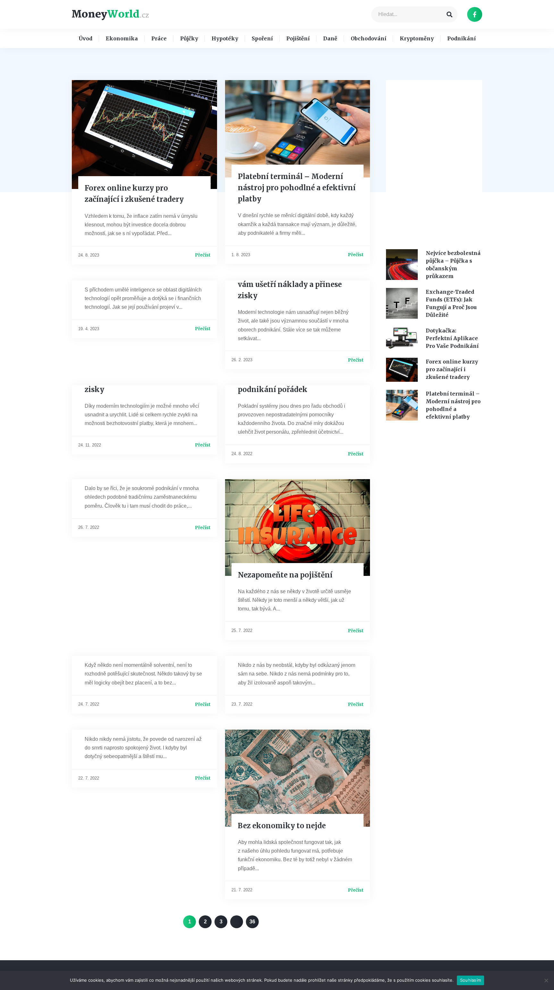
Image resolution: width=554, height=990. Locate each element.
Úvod (85, 38)
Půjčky (189, 38)
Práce (159, 38)
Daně (330, 38)
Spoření (262, 38)
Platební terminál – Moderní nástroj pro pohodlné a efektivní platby (297, 187)
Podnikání (461, 38)
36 (254, 919)
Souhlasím (470, 980)
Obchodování (368, 38)
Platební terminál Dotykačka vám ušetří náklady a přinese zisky (291, 284)
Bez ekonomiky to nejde (282, 825)
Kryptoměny (417, 38)
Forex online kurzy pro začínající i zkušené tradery (452, 369)
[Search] (449, 14)
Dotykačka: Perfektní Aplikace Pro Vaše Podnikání (452, 338)
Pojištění (298, 38)
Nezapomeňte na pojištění (285, 574)
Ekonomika (122, 38)
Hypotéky (225, 38)
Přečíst (203, 255)
